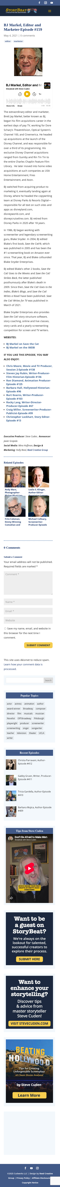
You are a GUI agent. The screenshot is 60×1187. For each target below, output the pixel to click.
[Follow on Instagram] (45, 2)
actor (9, 703)
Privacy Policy (23, 1178)
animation (29, 703)
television (21, 733)
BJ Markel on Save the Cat (22, 344)
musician (39, 713)
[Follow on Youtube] (51, 2)
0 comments (27, 35)
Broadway (28, 708)
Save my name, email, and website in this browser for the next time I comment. (27, 633)
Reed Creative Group (37, 449)
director (11, 713)
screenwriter (38, 723)
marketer (18, 41)
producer (24, 723)
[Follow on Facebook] (39, 2)
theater (32, 733)
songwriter (37, 728)
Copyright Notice (30, 1182)
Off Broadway (24, 718)
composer (40, 708)
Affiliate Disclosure (41, 1178)
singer (26, 728)
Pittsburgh (39, 718)
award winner (13, 708)
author (40, 703)
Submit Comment (38, 645)
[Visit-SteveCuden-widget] (29, 1027)
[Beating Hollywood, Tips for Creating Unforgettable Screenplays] (29, 1102)
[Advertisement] (29, 1133)
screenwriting (13, 728)
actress (18, 703)
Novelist (11, 718)
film (19, 713)
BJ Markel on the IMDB (20, 347)
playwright (12, 723)
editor (8, 41)
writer (10, 737)
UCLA (41, 733)
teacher (10, 733)
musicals (28, 713)
